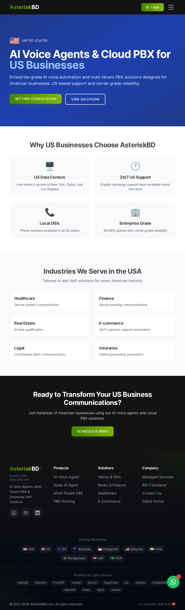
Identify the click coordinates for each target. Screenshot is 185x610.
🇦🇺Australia (82, 549)
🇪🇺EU (62, 549)
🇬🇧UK (45, 549)
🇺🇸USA (28, 549)
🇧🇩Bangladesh (74, 558)
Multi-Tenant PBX (68, 493)
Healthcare (107, 493)
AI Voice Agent (66, 477)
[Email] (25, 512)
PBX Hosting (64, 501)
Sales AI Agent (66, 485)
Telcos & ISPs (109, 477)
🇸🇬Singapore (108, 549)
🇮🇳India (156, 549)
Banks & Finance (112, 485)
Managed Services (157, 477)
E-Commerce (109, 501)
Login (155, 7)
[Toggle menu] (171, 7)
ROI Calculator (154, 485)
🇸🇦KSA (116, 558)
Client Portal (153, 501)
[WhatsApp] (13, 512)
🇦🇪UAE (98, 558)
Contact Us (152, 493)
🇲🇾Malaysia (134, 549)
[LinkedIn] (37, 512)
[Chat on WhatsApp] (173, 582)
